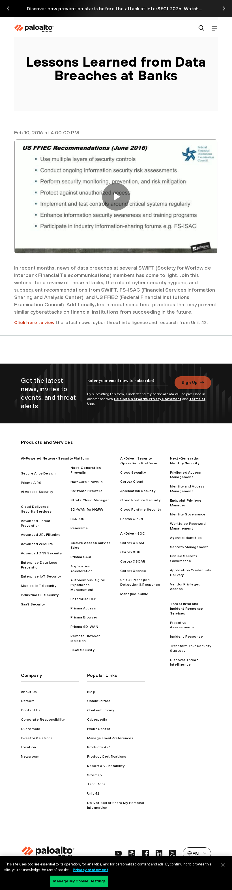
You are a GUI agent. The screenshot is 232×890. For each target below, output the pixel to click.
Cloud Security (133, 472)
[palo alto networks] (34, 28)
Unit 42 (93, 793)
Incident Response (186, 636)
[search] (201, 28)
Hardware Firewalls (86, 482)
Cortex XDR (130, 552)
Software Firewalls (86, 491)
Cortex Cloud (131, 482)
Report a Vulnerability (105, 766)
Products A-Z (98, 747)
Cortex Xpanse (133, 571)
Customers (30, 729)
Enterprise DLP (83, 599)
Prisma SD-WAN (84, 627)
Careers (28, 701)
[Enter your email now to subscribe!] (127, 383)
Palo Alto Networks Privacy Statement (147, 399)
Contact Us (31, 710)
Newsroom (30, 756)
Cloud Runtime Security (140, 509)
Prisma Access (83, 608)
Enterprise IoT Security (41, 576)
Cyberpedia (97, 719)
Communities (98, 701)
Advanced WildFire (37, 544)
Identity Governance (188, 514)
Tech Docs (96, 784)
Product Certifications (106, 756)
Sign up (189, 382)
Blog (91, 692)
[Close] (223, 865)
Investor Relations (37, 738)
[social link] (118, 853)
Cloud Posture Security (140, 500)
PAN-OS (77, 519)
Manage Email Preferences (110, 738)
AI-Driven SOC (132, 533)
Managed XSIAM (134, 594)
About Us (29, 692)
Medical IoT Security (39, 586)
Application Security (137, 491)
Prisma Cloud (131, 519)
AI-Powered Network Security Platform (55, 458)
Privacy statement (90, 870)
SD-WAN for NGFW (86, 509)
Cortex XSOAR (132, 561)
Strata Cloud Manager (89, 500)
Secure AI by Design (38, 473)
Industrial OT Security (40, 595)
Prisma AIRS (31, 483)
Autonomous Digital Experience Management (87, 585)
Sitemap (94, 775)
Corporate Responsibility (43, 719)
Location (28, 747)
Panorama (79, 528)
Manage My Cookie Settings (79, 881)
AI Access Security (37, 492)
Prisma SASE (81, 557)
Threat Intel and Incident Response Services (186, 608)
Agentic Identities (186, 538)
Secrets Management (189, 547)
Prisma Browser (83, 617)
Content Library (100, 710)
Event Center (98, 729)
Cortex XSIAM (132, 543)
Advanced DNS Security (41, 553)
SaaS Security (33, 604)
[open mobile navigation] (214, 28)
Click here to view (34, 322)
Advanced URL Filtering (41, 535)
